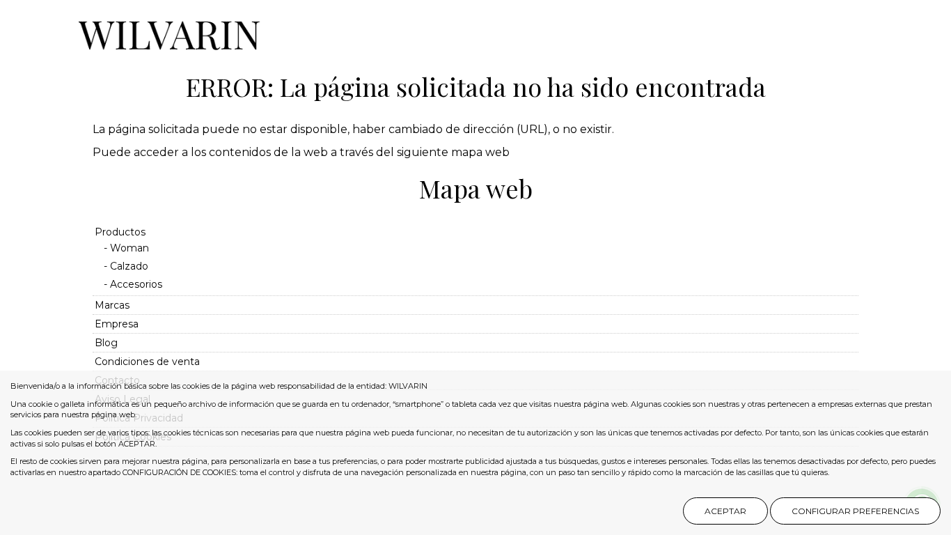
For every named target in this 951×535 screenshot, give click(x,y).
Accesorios (136, 284)
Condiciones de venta (147, 361)
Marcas (112, 305)
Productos (120, 232)
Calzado (129, 266)
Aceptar (725, 511)
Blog (106, 342)
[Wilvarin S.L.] (170, 28)
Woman (129, 248)
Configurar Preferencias (855, 511)
